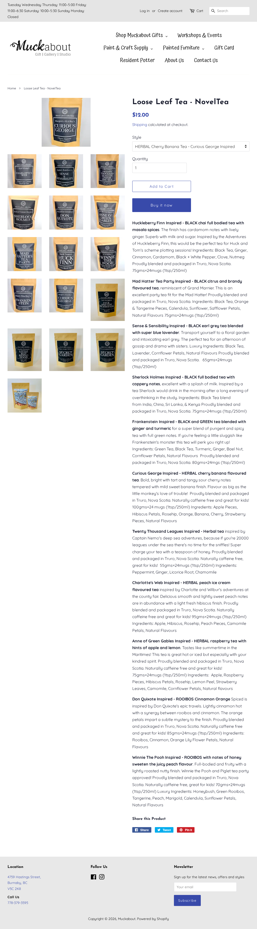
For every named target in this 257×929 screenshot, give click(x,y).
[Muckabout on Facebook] (93, 878)
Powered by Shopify (153, 918)
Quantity (140, 158)
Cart (200, 11)
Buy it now (162, 205)
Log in (145, 11)
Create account (170, 11)
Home (12, 88)
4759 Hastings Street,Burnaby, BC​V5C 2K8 (24, 882)
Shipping (139, 124)
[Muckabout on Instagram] (101, 878)
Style (136, 137)
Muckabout (127, 918)
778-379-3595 (18, 902)
